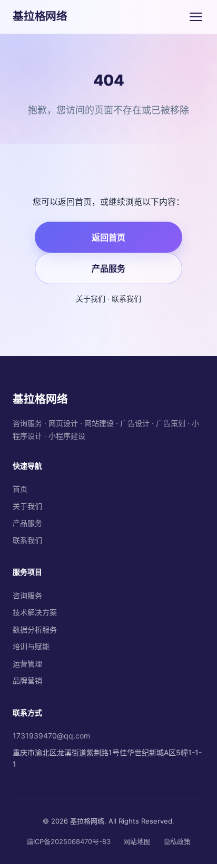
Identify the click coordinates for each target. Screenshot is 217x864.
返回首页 (108, 237)
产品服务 (108, 268)
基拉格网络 (40, 16)
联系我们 (126, 298)
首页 (20, 488)
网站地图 (137, 841)
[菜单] (196, 17)
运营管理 (27, 663)
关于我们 (90, 298)
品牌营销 (27, 680)
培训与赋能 (31, 646)
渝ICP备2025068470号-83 (68, 841)
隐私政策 (177, 841)
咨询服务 (27, 595)
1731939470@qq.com (51, 735)
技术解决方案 (35, 612)
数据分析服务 (35, 629)
